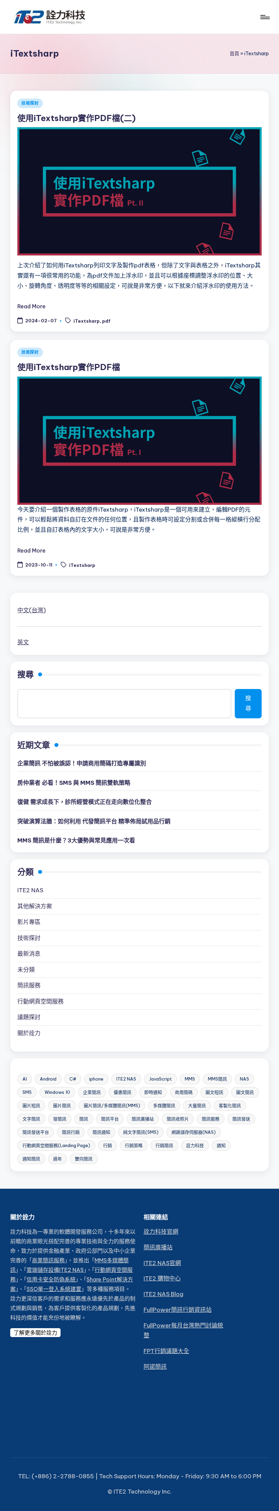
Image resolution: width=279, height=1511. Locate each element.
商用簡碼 (184, 1092)
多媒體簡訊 (164, 1105)
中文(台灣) (31, 610)
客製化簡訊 (230, 1105)
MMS (190, 1079)
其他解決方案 (34, 906)
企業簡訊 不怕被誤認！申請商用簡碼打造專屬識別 (81, 763)
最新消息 (28, 953)
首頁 (234, 53)
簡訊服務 (28, 985)
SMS (27, 1092)
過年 (57, 1158)
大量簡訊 (197, 1105)
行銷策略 (134, 1145)
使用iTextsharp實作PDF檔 (68, 367)
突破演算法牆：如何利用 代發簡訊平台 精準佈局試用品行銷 (93, 821)
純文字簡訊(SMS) (141, 1132)
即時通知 (153, 1092)
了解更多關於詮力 (35, 1332)
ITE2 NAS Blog (163, 1294)
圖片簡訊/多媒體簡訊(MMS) (112, 1105)
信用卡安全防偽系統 (51, 1279)
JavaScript (160, 1079)
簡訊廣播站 (143, 1118)
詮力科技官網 (161, 1231)
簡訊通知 (101, 1132)
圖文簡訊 (245, 1092)
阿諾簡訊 (155, 1366)
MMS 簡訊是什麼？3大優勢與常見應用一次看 (76, 840)
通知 (221, 1145)
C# (72, 1079)
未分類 (26, 969)
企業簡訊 (92, 1092)
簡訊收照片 (178, 1118)
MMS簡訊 (217, 1079)
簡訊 (83, 1118)
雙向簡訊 (84, 1158)
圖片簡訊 (62, 1105)
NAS (244, 1079)
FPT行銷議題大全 (166, 1351)
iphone (96, 1079)
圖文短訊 (214, 1092)
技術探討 (30, 103)
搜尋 (25, 674)
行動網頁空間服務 (40, 1001)
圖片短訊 (31, 1105)
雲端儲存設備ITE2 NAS (55, 1269)
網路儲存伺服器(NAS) (193, 1132)
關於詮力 (28, 1033)
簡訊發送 (241, 1118)
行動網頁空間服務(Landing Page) (56, 1145)
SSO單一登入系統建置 (54, 1289)
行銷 (107, 1145)
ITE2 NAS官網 (162, 1263)
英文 (23, 642)
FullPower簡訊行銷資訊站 (178, 1310)
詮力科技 (195, 1145)
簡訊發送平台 (35, 1132)
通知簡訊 (31, 1158)
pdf (106, 321)
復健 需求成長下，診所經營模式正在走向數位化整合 (84, 802)
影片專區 (28, 922)
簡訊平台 (110, 1118)
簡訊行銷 (71, 1132)
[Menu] (264, 17)
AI (24, 1079)
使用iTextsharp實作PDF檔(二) (76, 118)
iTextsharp (86, 321)
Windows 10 (57, 1092)
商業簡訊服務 (48, 1260)
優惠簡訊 (122, 1092)
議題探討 (28, 1017)
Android (48, 1079)
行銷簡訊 (164, 1145)
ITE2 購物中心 (162, 1278)
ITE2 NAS (30, 890)
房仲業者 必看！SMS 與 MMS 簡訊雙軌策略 (73, 783)
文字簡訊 (31, 1118)
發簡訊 (59, 1118)
